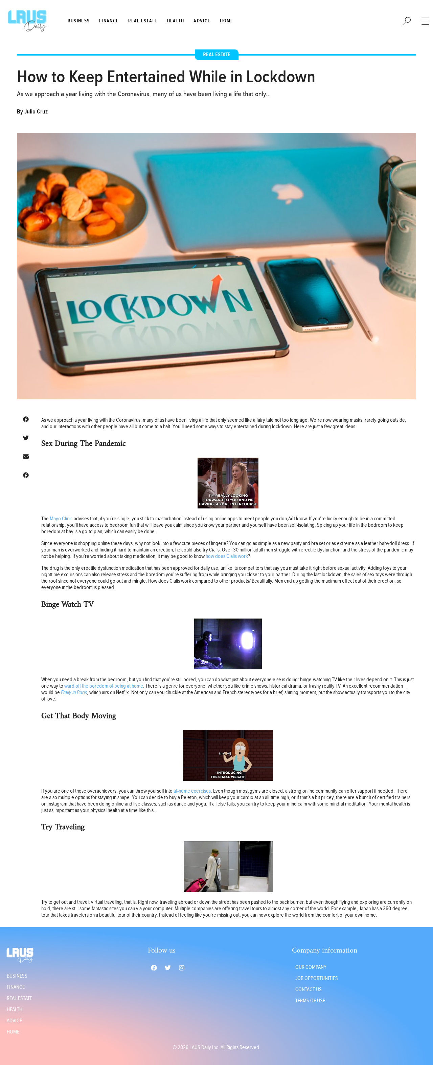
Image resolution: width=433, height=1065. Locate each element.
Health (175, 21)
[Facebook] (154, 968)
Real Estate (142, 21)
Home (226, 21)
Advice (201, 21)
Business (79, 21)
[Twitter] (168, 968)
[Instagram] (182, 968)
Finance (109, 21)
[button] (26, 419)
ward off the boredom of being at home (103, 686)
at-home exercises (192, 791)
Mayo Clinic (61, 519)
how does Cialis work (227, 556)
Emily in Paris (74, 692)
